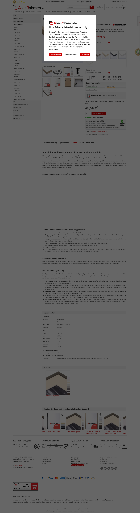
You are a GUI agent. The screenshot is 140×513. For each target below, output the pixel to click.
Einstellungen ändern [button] (71, 54)
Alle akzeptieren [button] (56, 54)
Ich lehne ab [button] (85, 54)
